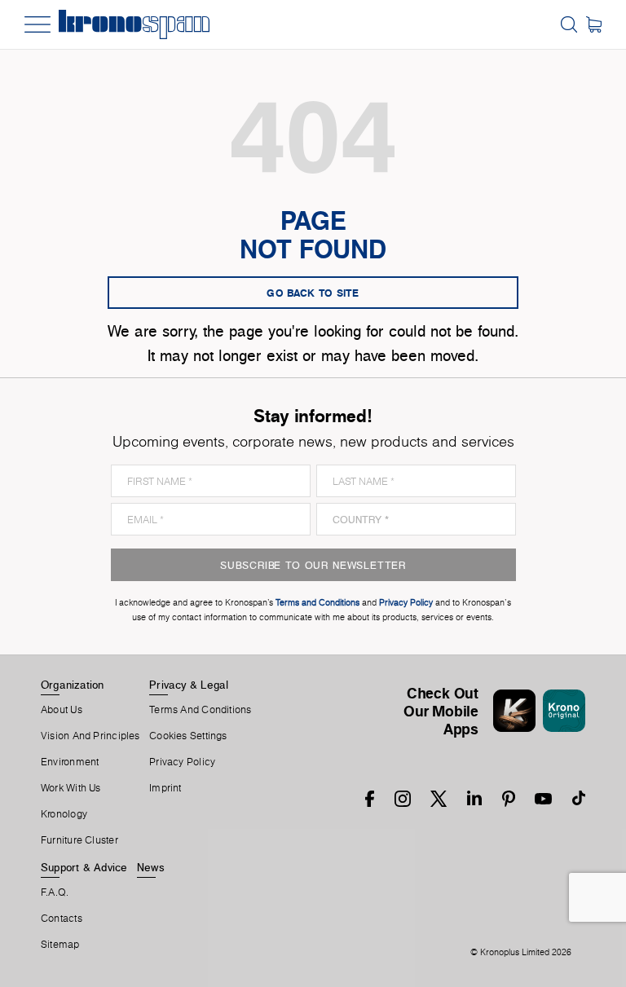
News (151, 867)
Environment (70, 762)
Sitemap (60, 944)
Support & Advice (84, 867)
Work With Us (71, 788)
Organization (72, 684)
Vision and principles (90, 735)
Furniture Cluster (79, 840)
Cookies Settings (188, 735)
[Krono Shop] (594, 24)
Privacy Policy (182, 762)
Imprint (165, 788)
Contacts (61, 918)
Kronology (64, 814)
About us (61, 709)
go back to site (313, 292)
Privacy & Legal (188, 684)
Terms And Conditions (200, 709)
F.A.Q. (54, 892)
